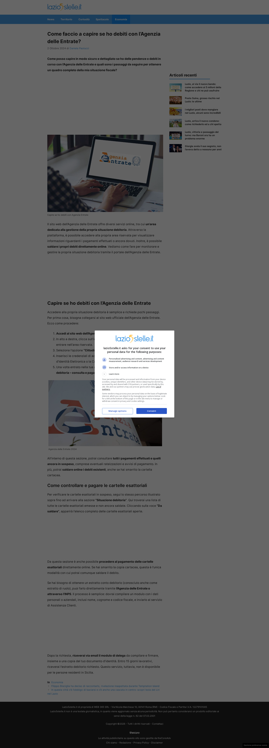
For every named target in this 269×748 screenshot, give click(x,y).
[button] (134, 374)
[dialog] (134, 374)
